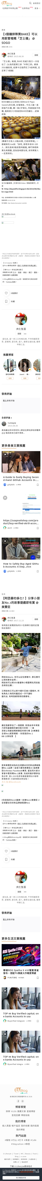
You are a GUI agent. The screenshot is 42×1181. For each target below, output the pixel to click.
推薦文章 (21, 1111)
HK (23, 1154)
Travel (17, 1154)
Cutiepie (12, 422)
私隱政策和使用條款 (26, 1172)
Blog (18, 1156)
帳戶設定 (16, 1125)
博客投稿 (25, 1115)
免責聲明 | (17, 1159)
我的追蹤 (34, 1125)
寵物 (35, 272)
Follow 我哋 (10, 282)
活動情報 (14, 275)
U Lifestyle (8, 1154)
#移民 (27, 1143)
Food (36, 1154)
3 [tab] (23, 16)
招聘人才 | (17, 1162)
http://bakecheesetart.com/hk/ (17, 203)
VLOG (14, 1111)
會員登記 (36, 3)
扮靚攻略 (6, 275)
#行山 (14, 1140)
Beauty (29, 1154)
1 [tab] (16, 16)
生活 (3, 594)
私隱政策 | (33, 1159)
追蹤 (36, 55)
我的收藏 (25, 1125)
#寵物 (7, 1140)
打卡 (14, 272)
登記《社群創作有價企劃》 (27, 265)
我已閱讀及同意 (21, 1178)
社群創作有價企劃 (10, 8)
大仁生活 (11, 53)
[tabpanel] (21, 14)
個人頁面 (6, 1125)
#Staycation (17, 1143)
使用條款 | (25, 1159)
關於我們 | (8, 1159)
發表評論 (9, 400)
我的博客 (20, 1129)
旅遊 (19, 272)
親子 (30, 272)
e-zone (24, 1156)
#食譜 (27, 1140)
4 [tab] (26, 16)
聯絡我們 (25, 1162)
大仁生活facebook (8, 214)
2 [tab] (19, 16)
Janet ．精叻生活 (24, 374)
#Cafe (33, 1140)
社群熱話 (26, 8)
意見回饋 (16, 1115)
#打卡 (20, 1140)
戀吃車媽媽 (10, 374)
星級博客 (31, 1111)
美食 (3, 29)
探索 (8, 1111)
